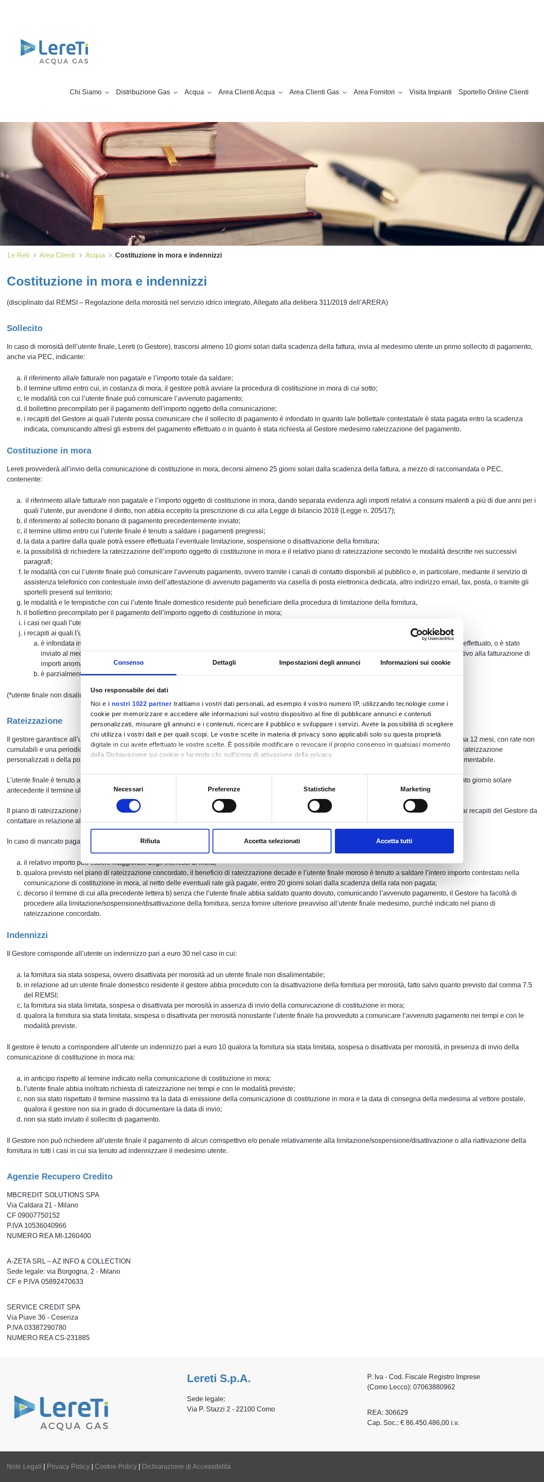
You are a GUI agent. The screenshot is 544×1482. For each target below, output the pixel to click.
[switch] (224, 806)
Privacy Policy (68, 1466)
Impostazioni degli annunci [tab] (319, 662)
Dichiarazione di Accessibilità (186, 1466)
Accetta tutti (394, 840)
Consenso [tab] (128, 662)
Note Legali (24, 1466)
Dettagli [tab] (224, 662)
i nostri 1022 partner (140, 703)
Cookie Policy (116, 1466)
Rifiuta (150, 840)
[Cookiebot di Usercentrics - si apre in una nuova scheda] (417, 634)
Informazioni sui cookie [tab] (415, 662)
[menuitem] (89, 92)
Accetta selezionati (272, 840)
